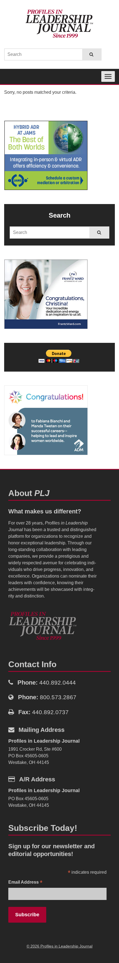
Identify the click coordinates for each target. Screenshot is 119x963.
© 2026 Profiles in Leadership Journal (59, 946)
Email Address (25, 882)
